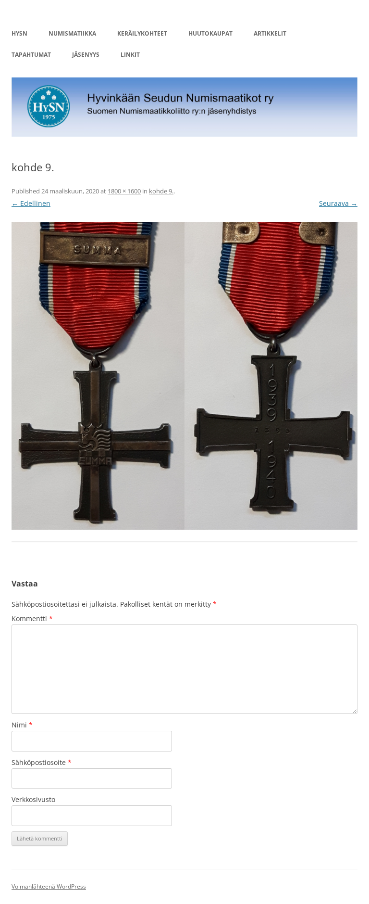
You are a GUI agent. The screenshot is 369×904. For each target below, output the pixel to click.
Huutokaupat (210, 33)
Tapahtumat (31, 55)
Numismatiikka (72, 33)
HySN (19, 33)
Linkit (130, 55)
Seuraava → (338, 203)
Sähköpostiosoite (42, 762)
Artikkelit (270, 33)
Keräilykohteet (142, 33)
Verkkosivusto (33, 799)
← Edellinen (31, 203)
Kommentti (32, 618)
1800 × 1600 (124, 191)
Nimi (22, 724)
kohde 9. (161, 191)
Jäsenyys (85, 55)
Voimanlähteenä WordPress (49, 886)
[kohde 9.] (184, 376)
